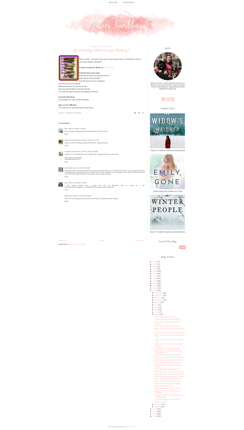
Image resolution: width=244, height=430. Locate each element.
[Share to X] (139, 113)
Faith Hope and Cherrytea (73, 140)
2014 (154, 290)
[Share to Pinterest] (143, 113)
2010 (155, 416)
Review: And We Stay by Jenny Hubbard (168, 355)
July (156, 305)
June (156, 307)
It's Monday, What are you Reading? (167, 319)
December (159, 293)
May (156, 310)
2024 (155, 266)
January (158, 407)
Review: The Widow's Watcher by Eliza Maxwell (168, 150)
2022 (155, 271)
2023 (155, 269)
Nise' (66, 129)
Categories (128, 2)
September (159, 300)
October (158, 298)
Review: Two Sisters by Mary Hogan (167, 381)
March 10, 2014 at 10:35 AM (82, 196)
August (157, 302)
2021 (155, 274)
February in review (160, 402)
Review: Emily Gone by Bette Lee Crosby (167, 191)
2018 (155, 281)
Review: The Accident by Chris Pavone (167, 379)
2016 (155, 286)
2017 (155, 283)
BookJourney (109, 67)
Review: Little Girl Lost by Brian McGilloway (169, 374)
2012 (155, 411)
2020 (155, 276)
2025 (155, 264)
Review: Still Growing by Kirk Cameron (167, 362)
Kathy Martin (69, 168)
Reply (66, 134)
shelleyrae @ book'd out (72, 151)
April (156, 312)
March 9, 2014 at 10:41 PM (77, 129)
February (158, 404)
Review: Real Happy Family (163, 386)
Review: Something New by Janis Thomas (169, 376)
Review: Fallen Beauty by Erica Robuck (167, 388)
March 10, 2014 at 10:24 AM (77, 183)
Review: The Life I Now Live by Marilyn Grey (169, 333)
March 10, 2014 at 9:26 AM (81, 168)
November (159, 295)
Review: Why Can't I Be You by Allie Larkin (169, 371)
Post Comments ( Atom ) (77, 244)
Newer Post (63, 241)
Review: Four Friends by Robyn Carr (167, 326)
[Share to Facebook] (135, 113)
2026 (155, 262)
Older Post (140, 241)
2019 (155, 278)
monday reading (73, 113)
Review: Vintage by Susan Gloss (165, 317)
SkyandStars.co (130, 427)
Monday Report (82, 174)
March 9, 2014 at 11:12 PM (90, 140)
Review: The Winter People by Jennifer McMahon (167, 232)
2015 (155, 288)
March (157, 314)
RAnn (66, 183)
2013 (155, 409)
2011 (155, 414)
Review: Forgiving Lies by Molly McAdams (169, 360)
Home (102, 241)
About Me (113, 2)
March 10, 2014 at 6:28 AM (89, 151)
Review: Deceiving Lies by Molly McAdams (169, 357)
